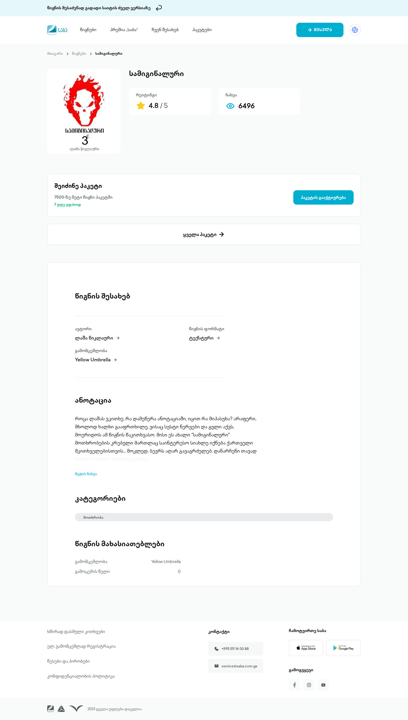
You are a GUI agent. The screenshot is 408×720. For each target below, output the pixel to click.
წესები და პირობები (68, 661)
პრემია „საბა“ (124, 30)
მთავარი (55, 53)
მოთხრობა (93, 517)
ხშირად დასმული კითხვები (76, 631)
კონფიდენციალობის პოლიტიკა (81, 676)
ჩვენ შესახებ (165, 30)
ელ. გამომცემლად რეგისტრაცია (81, 646)
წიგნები (88, 30)
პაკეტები (202, 30)
